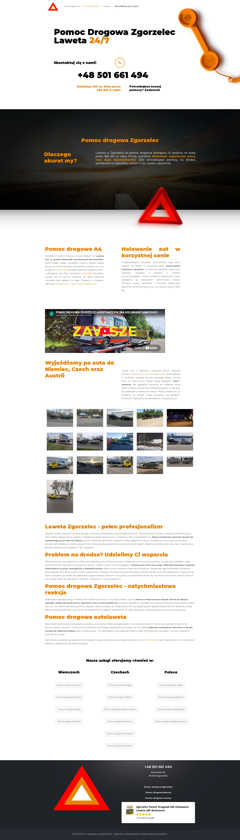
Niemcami (63, 270)
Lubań (73, 284)
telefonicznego (148, 640)
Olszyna (81, 284)
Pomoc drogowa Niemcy (158, 792)
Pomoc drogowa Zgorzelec (158, 787)
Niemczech (137, 374)
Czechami (88, 273)
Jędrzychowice (62, 284)
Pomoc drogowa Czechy (158, 798)
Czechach (149, 374)
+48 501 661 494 (113, 75)
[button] (158, 812)
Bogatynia (91, 284)
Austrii (162, 374)
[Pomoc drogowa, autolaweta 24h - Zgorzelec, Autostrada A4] (53, 6)
